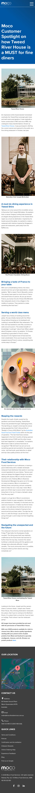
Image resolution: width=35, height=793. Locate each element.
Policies (3, 738)
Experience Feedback (8, 753)
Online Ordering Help (8, 749)
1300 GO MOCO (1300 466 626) (11, 724)
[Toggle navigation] (32, 3)
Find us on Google (7, 761)
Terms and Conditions (8, 735)
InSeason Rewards (7, 746)
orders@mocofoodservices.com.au (12, 715)
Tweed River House (7, 126)
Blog (2, 757)
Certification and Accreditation (11, 742)
